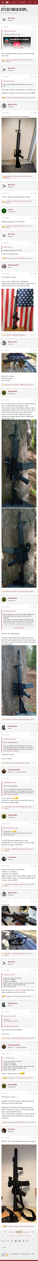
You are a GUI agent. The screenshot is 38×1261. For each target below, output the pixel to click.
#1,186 (34, 242)
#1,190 (34, 606)
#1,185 (34, 217)
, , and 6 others (19, 177)
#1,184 (34, 193)
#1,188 (34, 350)
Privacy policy (25, 1254)
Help (32, 1254)
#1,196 (34, 970)
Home (3, 1255)
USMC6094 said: (8, 611)
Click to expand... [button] (19, 48)
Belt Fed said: (7, 81)
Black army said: (8, 1016)
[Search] (35, 2)
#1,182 (34, 76)
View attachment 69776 (11, 751)
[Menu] (2, 2)
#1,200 (34, 1137)
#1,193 (34, 823)
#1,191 (34, 734)
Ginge (4, 13)
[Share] (31, 27)
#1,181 (35, 26)
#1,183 (34, 112)
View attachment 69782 (11, 1026)
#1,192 (34, 778)
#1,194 (34, 865)
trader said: (6, 247)
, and (15, 335)
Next (26, 1232)
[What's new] (30, 2)
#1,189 (34, 400)
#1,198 (34, 1053)
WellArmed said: (8, 31)
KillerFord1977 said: (9, 828)
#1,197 (34, 1011)
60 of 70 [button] (19, 1232)
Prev (11, 1232)
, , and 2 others (19, 201)
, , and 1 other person (19, 60)
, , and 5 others (19, 591)
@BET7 (19, 990)
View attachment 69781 (10, 1021)
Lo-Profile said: (8, 974)
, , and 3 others (19, 719)
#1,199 (34, 1093)
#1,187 (34, 273)
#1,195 (34, 901)
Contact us (4, 1254)
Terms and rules (15, 1254)
